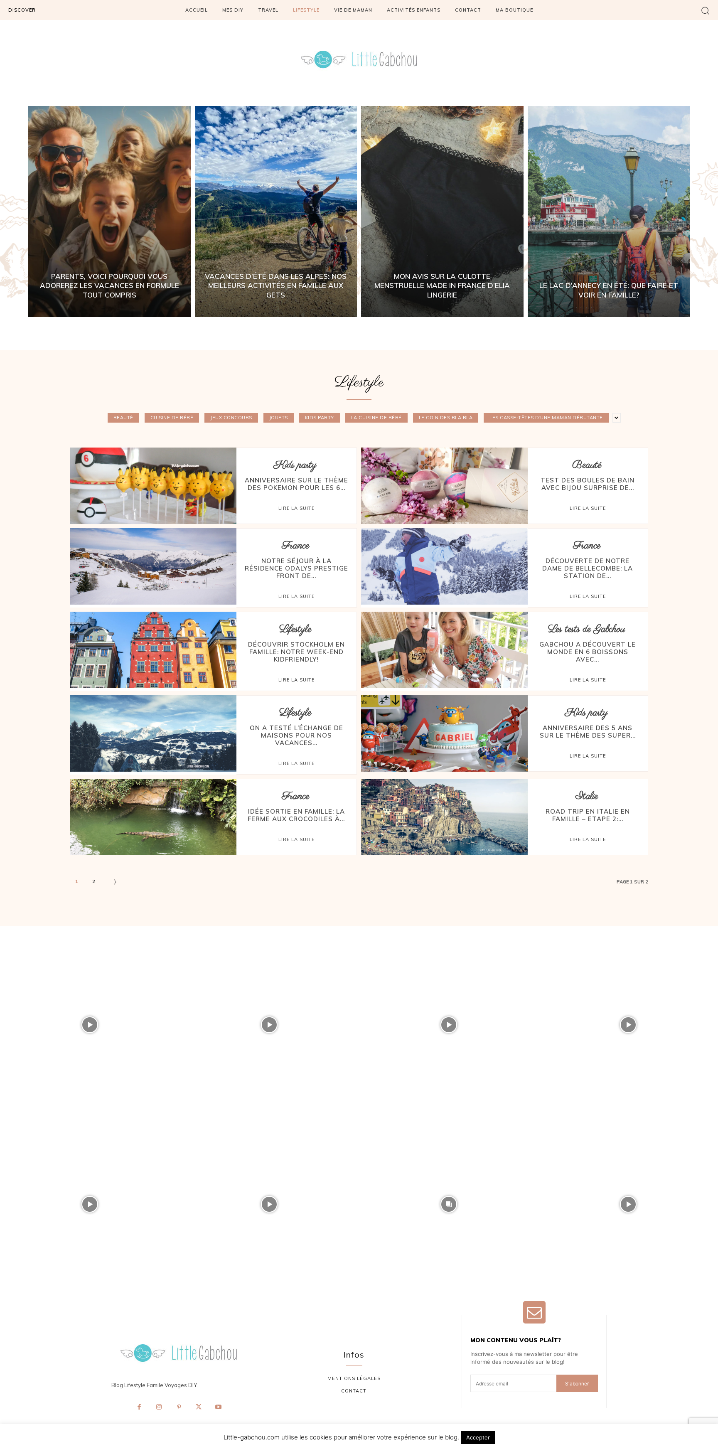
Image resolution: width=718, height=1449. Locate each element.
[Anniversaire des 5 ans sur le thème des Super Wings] (444, 733)
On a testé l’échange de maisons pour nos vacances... (296, 735)
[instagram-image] (90, 1024)
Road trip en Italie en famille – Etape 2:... (588, 815)
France (295, 546)
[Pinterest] (179, 1407)
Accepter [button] (478, 1437)
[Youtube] (218, 1407)
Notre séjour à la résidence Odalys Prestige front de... (296, 568)
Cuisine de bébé (172, 418)
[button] (705, 10)
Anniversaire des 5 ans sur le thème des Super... (588, 731)
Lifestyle (295, 629)
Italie (586, 796)
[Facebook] (139, 1407)
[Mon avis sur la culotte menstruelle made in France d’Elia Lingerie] (442, 211)
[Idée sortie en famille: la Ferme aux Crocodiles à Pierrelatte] (153, 817)
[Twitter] (199, 1407)
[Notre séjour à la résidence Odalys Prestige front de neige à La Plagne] (153, 566)
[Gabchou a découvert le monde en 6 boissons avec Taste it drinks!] (444, 650)
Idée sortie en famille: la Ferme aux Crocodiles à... (296, 815)
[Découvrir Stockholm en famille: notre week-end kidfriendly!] (153, 650)
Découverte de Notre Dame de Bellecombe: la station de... (587, 568)
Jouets (278, 418)
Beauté (123, 418)
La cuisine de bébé (376, 418)
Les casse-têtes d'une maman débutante (546, 418)
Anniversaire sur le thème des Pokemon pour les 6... (296, 484)
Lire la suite (296, 508)
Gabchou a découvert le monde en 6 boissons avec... (587, 651)
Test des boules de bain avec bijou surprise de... (587, 484)
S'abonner (577, 1383)
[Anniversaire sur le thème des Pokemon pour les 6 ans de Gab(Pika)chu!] (153, 486)
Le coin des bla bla (446, 418)
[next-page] (113, 883)
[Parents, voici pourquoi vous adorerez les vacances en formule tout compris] (109, 211)
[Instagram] (159, 1407)
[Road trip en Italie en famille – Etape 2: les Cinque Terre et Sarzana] (444, 817)
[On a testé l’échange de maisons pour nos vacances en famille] (153, 733)
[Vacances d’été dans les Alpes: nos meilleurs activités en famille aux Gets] (276, 211)
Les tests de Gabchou (586, 629)
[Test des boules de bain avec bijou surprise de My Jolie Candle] (444, 486)
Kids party (319, 418)
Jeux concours (231, 418)
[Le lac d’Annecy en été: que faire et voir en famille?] (609, 211)
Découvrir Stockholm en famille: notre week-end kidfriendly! (296, 651)
